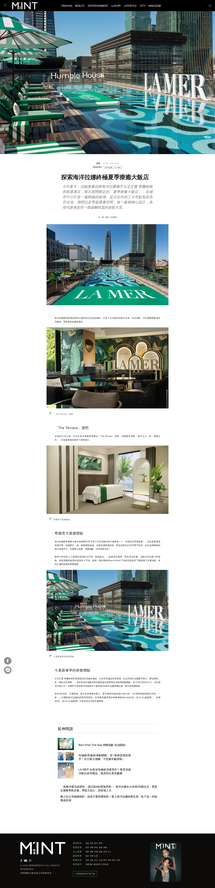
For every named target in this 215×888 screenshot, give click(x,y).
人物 (100, 860)
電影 (92, 851)
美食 (87, 860)
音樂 (96, 851)
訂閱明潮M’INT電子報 (85, 873)
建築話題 (97, 864)
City (142, 5)
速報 (87, 843)
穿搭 (92, 843)
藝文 (114, 860)
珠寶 (92, 856)
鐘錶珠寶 (77, 856)
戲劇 (87, 851)
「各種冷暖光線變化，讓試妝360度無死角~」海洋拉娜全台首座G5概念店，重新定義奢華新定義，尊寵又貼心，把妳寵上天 (108, 788)
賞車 (118, 860)
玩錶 (87, 856)
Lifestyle (130, 5)
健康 (105, 847)
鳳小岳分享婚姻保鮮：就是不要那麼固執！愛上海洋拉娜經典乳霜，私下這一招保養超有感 (108, 798)
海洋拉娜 (108, 167)
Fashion (66, 5)
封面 (105, 851)
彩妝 (87, 847)
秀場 (100, 843)
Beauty (80, 5)
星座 (105, 860)
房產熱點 (89, 864)
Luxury (116, 5)
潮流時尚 (77, 843)
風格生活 (77, 860)
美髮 (100, 847)
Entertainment (98, 5)
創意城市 (77, 864)
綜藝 (100, 851)
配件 (96, 843)
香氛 (96, 847)
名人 (109, 851)
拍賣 (96, 856)
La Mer (118, 167)
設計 (96, 860)
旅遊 (92, 860)
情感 (109, 860)
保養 (92, 847)
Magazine (155, 5)
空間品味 (105, 864)
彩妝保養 (77, 847)
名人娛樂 (77, 852)
